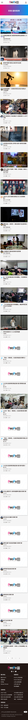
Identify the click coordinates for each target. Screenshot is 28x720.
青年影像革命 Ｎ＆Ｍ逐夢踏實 (11, 332)
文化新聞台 (5, 64)
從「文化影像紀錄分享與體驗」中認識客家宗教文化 (15, 278)
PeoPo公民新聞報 (18, 677)
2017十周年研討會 (18, 695)
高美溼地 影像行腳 (8, 594)
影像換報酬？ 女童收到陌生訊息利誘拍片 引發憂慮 (14, 89)
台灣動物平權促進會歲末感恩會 (12, 251)
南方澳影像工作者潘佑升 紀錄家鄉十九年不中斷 (15, 116)
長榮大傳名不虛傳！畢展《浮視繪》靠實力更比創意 (15, 170)
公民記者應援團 (17, 682)
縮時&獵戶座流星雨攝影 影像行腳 (12, 543)
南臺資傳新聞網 (6, 38)
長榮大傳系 (5, 172)
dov (4, 119)
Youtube (16, 671)
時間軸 (2, 682)
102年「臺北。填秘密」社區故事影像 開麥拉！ (15, 411)
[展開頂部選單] (26, 2)
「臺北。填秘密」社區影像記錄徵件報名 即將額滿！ (15, 439)
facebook (12, 671)
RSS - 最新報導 (4, 705)
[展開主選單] (2, 2)
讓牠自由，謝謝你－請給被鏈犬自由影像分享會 (15, 224)
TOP (25, 711)
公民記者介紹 (17, 684)
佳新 (4, 280)
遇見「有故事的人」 (19, 699)
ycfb (4, 649)
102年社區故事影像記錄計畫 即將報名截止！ (14, 384)
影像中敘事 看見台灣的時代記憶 (12, 63)
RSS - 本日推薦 (4, 707)
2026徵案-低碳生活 (18, 692)
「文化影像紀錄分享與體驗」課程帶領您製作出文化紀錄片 (15, 305)
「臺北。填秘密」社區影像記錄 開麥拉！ (14, 357)
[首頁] (14, 2)
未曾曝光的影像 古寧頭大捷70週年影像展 (14, 143)
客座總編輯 (16, 686)
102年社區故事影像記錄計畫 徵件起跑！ (14, 465)
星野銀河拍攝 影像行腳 (9, 569)
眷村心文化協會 (6, 200)
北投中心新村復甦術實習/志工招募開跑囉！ (14, 197)
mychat (5, 493)
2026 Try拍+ (4, 692)
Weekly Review (4, 684)
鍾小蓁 (4, 359)
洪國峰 (4, 333)
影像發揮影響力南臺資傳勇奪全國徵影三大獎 (15, 36)
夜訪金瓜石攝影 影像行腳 (10, 517)
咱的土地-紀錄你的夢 (6, 697)
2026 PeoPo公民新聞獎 (6, 695)
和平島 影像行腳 (7, 620)
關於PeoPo (3, 677)
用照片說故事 (4, 699)
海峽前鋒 (5, 145)
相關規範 (3, 679)
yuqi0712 (5, 92)
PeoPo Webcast (18, 679)
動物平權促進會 (6, 227)
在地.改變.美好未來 (18, 697)
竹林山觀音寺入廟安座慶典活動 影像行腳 (14, 491)
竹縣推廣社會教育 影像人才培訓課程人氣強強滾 (15, 647)
